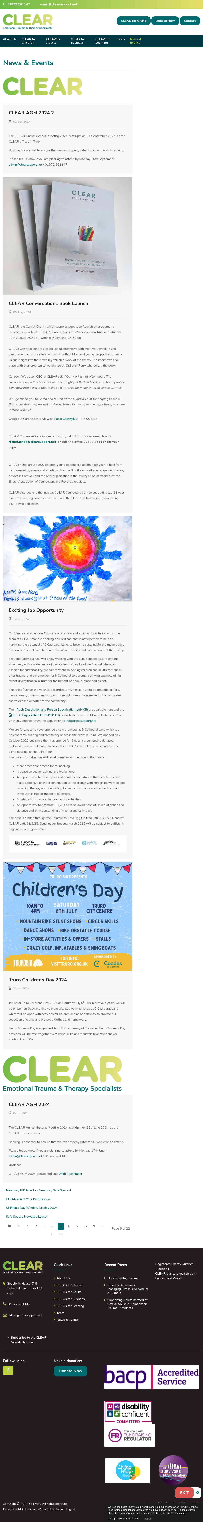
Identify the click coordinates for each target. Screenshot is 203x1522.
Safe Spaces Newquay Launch (27, 1216)
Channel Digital (65, 1509)
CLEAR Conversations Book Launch (48, 303)
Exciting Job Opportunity (36, 610)
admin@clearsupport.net (58, 4)
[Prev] (19, 1226)
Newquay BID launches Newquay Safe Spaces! (38, 1190)
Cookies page (178, 1513)
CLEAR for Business (78, 41)
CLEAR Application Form (36, 715)
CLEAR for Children (29, 41)
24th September (70, 1174)
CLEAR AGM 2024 (29, 1104)
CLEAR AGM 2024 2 (31, 113)
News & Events (135, 41)
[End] (61, 1234)
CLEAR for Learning (102, 41)
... (53, 1226)
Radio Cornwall (64, 419)
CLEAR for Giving (134, 21)
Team (121, 39)
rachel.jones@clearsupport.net (32, 442)
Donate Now (165, 21)
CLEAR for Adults (53, 41)
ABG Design (26, 1509)
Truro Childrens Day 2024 (38, 980)
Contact (190, 21)
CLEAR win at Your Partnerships (28, 1199)
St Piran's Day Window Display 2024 (32, 1208)
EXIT (184, 1492)
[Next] (51, 1234)
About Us (9, 39)
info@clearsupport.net (81, 721)
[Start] (9, 1226)
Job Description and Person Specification (53, 709)
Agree (148, 1518)
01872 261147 (18, 4)
